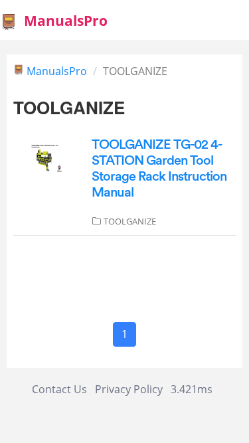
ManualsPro (57, 71)
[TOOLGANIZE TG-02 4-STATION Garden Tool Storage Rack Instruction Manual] (45, 154)
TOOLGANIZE (130, 221)
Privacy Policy (129, 389)
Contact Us (59, 389)
